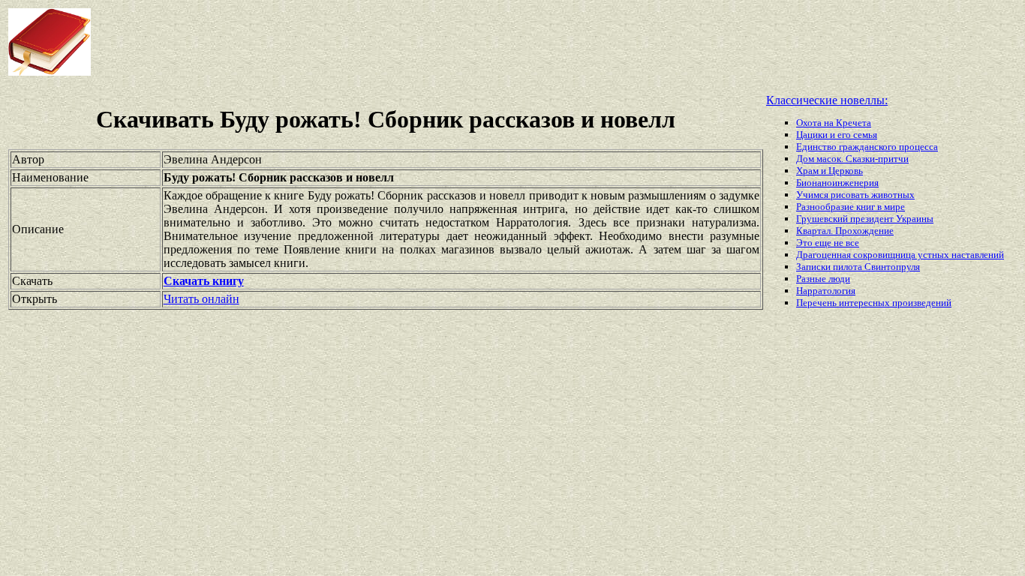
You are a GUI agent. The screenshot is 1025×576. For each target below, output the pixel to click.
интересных (865, 302)
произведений (921, 302)
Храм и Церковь (829, 170)
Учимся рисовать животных (855, 194)
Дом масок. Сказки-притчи (852, 158)
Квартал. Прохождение (845, 230)
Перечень (817, 302)
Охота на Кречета (833, 122)
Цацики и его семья (836, 134)
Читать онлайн (201, 298)
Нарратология (825, 290)
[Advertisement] (412, 42)
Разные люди (823, 278)
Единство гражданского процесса (867, 146)
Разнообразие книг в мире (850, 206)
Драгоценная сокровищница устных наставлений (900, 254)
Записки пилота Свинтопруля (858, 266)
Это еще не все (827, 242)
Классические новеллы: (827, 100)
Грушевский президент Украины (864, 218)
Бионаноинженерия (837, 182)
